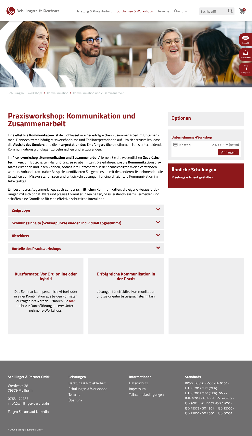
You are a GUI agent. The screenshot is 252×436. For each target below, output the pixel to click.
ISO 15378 (192, 408)
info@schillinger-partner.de (28, 403)
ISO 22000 (225, 408)
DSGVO (200, 383)
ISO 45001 (209, 413)
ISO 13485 (207, 403)
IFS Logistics (224, 398)
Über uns (180, 11)
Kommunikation (57, 93)
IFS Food (208, 398)
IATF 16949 (193, 398)
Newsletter (245, 57)
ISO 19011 (209, 408)
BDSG (189, 383)
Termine (163, 11)
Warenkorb (245, 11)
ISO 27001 (192, 413)
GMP (222, 393)
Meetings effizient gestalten (192, 177)
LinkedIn (42, 411)
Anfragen (228, 152)
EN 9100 (221, 383)
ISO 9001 (191, 403)
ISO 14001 (223, 403)
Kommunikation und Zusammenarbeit (98, 93)
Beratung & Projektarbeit (94, 11)
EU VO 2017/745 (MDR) (201, 388)
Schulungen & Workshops (135, 11)
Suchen (230, 11)
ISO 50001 (225, 413)
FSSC (210, 383)
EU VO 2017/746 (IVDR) (201, 393)
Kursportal (245, 72)
